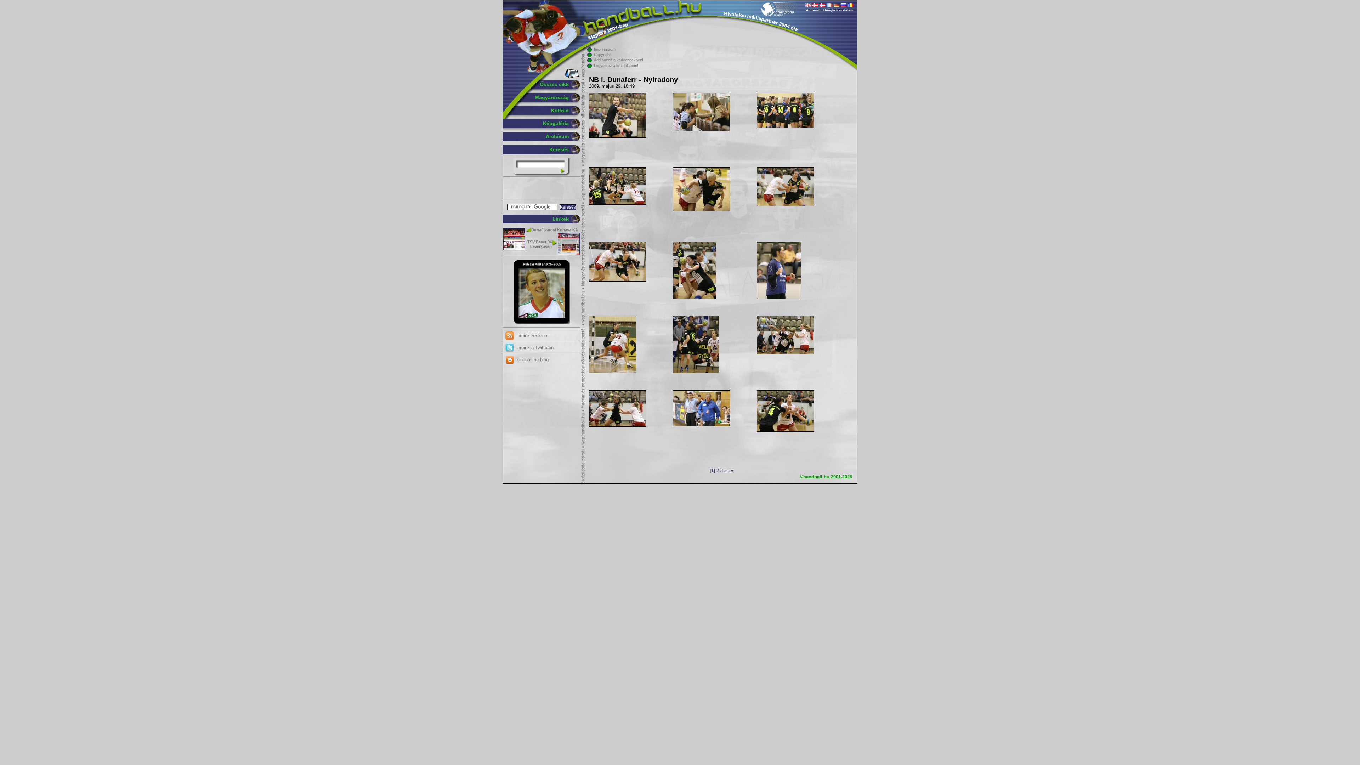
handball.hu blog (531, 359)
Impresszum (605, 49)
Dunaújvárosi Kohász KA (554, 230)
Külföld (560, 110)
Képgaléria (556, 123)
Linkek (560, 219)
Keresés (559, 149)
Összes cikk (554, 84)
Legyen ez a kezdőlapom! (616, 65)
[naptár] (571, 76)
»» (730, 470)
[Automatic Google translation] (808, 5)
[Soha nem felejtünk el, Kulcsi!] (542, 322)
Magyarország (552, 97)
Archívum (557, 136)
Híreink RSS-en (530, 335)
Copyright (602, 54)
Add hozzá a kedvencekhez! (618, 60)
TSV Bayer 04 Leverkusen (539, 244)
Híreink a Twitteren (534, 347)
